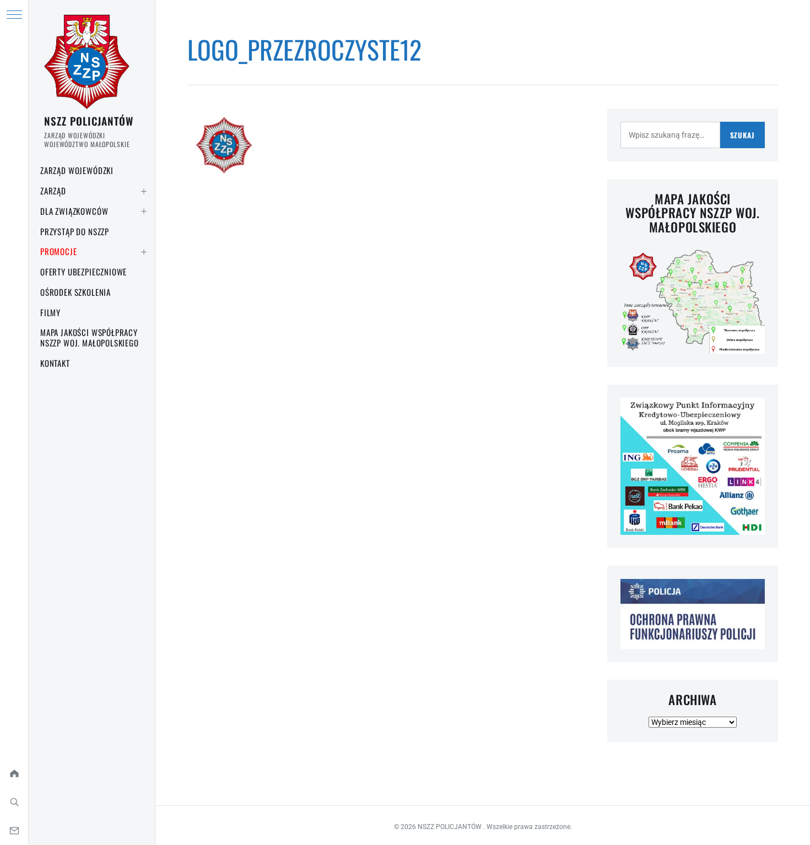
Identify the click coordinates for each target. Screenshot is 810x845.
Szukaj (742, 134)
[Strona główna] (14, 773)
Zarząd (53, 191)
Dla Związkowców (74, 211)
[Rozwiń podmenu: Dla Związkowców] (143, 211)
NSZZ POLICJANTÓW (88, 120)
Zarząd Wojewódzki (77, 170)
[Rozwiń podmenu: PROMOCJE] (143, 251)
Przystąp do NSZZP (74, 231)
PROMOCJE (58, 251)
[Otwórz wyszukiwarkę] (14, 802)
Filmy (50, 312)
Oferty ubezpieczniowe (83, 272)
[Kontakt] (14, 830)
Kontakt (55, 363)
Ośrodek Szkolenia (75, 292)
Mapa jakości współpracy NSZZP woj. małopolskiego (89, 337)
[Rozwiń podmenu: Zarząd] (143, 191)
